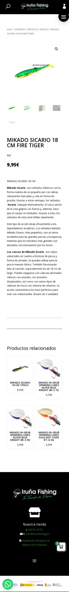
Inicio (9, 29)
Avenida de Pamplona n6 (35, 540)
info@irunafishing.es (37, 534)
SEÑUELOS (32, 29)
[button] (63, 16)
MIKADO (44, 29)
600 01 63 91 (35, 529)
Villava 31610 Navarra (34, 544)
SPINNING (19, 29)
